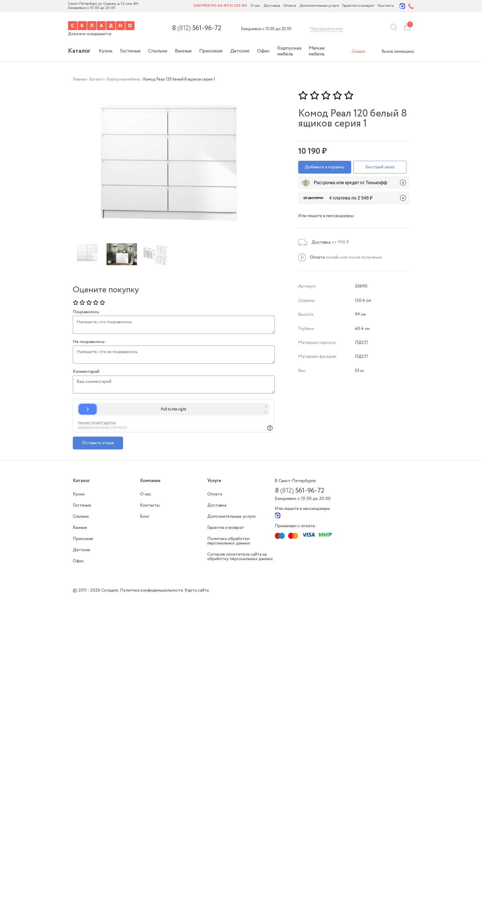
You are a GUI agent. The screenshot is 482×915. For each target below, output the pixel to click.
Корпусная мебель (289, 51)
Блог (144, 516)
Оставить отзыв (98, 443)
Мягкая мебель (317, 51)
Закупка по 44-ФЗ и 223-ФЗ (220, 6)
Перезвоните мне (326, 29)
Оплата (289, 6)
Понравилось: (86, 312)
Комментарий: (86, 371)
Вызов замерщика (398, 51)
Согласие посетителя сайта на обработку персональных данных (240, 556)
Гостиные (130, 51)
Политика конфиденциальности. (152, 590)
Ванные (183, 51)
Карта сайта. (197, 590)
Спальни (157, 51)
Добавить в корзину (324, 167)
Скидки (358, 51)
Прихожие (211, 51)
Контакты (386, 6)
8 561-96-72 (196, 28)
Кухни (105, 51)
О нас (255, 6)
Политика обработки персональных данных (228, 541)
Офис (263, 51)
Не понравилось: (89, 341)
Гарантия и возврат (358, 6)
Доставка (272, 6)
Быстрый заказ (379, 167)
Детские (239, 51)
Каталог (79, 51)
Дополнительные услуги (319, 6)
